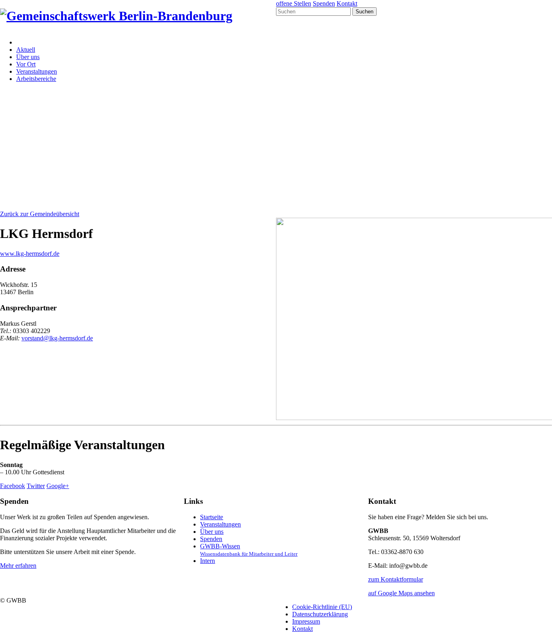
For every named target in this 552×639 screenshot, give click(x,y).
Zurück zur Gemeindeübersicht (39, 213)
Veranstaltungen (36, 71)
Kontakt (347, 3)
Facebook (12, 485)
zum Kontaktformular (395, 579)
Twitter (36, 485)
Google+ (57, 485)
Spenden (324, 3)
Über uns (28, 56)
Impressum (306, 621)
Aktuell (25, 49)
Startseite (211, 517)
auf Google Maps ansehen (401, 593)
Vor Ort (26, 64)
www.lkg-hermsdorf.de (29, 253)
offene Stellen (293, 3)
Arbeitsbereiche (36, 78)
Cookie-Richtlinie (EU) (322, 606)
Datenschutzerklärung (320, 614)
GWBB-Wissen (248, 550)
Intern (207, 560)
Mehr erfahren (18, 565)
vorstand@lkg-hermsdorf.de (57, 338)
